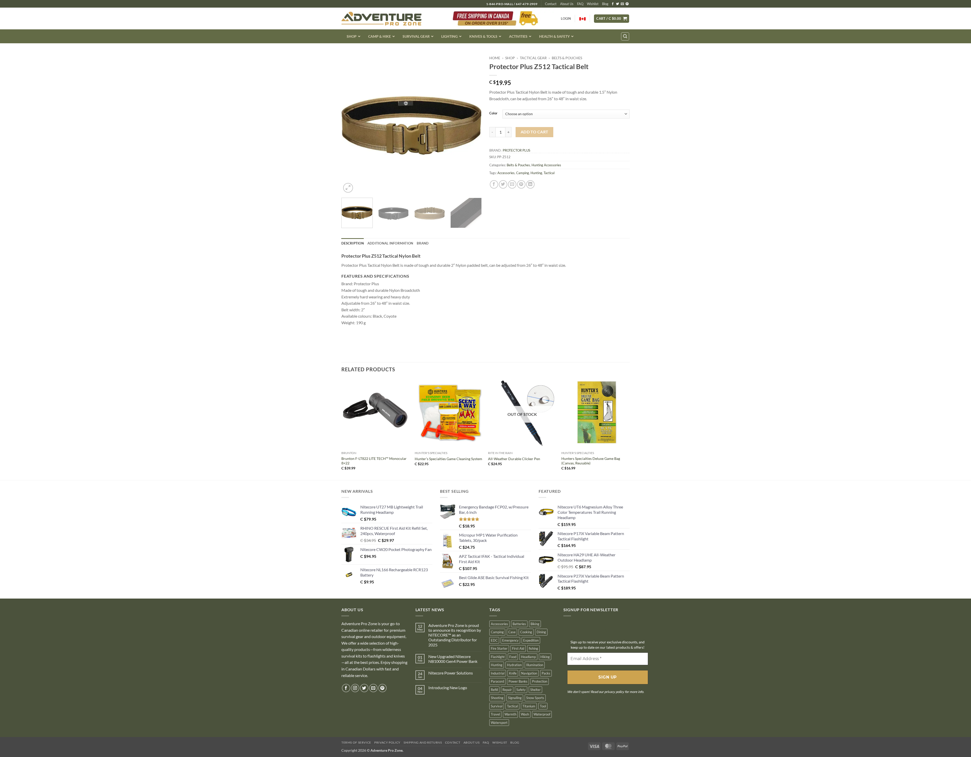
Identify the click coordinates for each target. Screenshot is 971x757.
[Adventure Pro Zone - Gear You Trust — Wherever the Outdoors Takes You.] (381, 18)
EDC (494, 640)
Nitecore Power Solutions (450, 672)
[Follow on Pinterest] (627, 4)
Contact (551, 4)
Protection (539, 681)
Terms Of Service (356, 742)
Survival (496, 706)
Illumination (534, 665)
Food (512, 657)
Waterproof (542, 714)
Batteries (519, 624)
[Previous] (350, 124)
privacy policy (614, 692)
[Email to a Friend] (512, 184)
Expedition (531, 640)
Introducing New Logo (447, 687)
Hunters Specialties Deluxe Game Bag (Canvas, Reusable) (590, 460)
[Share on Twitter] (503, 184)
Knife (513, 673)
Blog (605, 4)
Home (494, 58)
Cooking (526, 632)
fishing (533, 648)
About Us (566, 4)
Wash (525, 714)
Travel (495, 714)
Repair (507, 690)
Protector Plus (516, 150)
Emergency (510, 640)
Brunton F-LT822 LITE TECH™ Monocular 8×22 (374, 460)
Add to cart (534, 132)
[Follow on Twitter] (617, 4)
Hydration (514, 665)
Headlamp (528, 657)
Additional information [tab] (390, 243)
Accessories (506, 173)
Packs (546, 673)
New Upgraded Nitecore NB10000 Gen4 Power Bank (452, 659)
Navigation (529, 673)
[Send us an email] (622, 4)
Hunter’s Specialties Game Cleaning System (448, 459)
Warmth (510, 714)
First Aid (518, 648)
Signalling (515, 698)
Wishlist (593, 4)
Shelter (535, 690)
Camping (522, 173)
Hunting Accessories (546, 165)
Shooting (497, 698)
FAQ (580, 4)
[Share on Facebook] (494, 184)
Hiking (545, 657)
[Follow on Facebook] (612, 4)
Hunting (536, 173)
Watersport (499, 723)
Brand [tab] (423, 243)
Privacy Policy (387, 742)
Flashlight (498, 657)
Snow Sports (535, 698)
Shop (510, 58)
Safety (521, 690)
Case (512, 632)
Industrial (497, 673)
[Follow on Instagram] (355, 688)
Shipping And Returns (423, 742)
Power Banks (518, 681)
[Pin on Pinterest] (521, 184)
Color (493, 113)
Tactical (549, 173)
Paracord (497, 681)
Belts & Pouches (567, 58)
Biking (535, 624)
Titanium (528, 706)
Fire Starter (499, 648)
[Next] (472, 124)
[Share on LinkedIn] (530, 184)
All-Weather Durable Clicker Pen (514, 459)
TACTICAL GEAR (533, 58)
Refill (494, 690)
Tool (543, 706)
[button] (611, 18)
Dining (541, 632)
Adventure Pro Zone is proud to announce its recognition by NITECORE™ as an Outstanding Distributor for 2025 (454, 635)
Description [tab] (352, 243)
